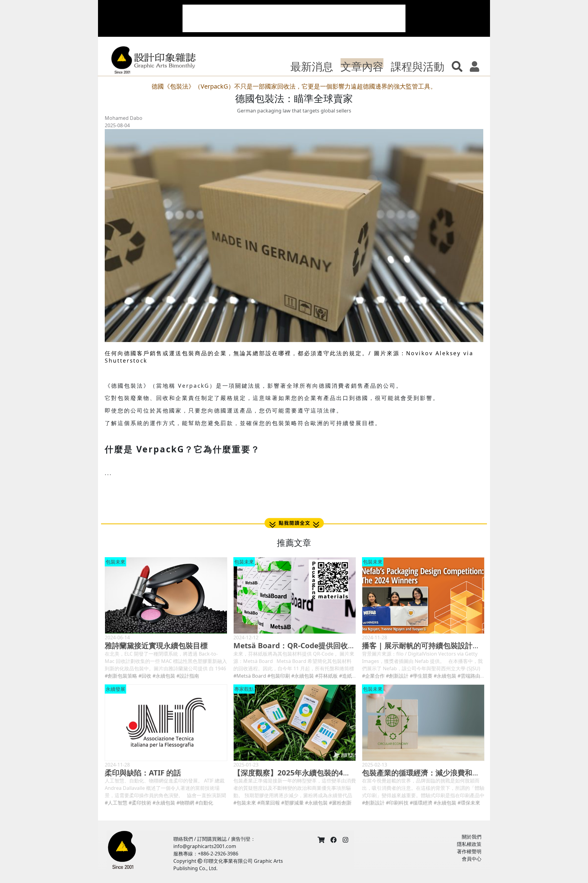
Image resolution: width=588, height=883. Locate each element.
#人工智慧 (116, 802)
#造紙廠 (348, 675)
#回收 (144, 675)
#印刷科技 (397, 802)
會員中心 (471, 858)
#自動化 (204, 802)
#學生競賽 (421, 675)
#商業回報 (268, 802)
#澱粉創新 (340, 802)
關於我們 (471, 836)
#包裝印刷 (278, 675)
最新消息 (311, 66)
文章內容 (362, 66)
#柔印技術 (140, 802)
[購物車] (321, 840)
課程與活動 (417, 66)
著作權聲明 (469, 851)
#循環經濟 (421, 802)
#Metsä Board (249, 675)
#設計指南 (187, 675)
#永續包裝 (164, 675)
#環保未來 (469, 802)
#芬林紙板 (326, 675)
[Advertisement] (294, 18)
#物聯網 (185, 802)
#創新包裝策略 (121, 675)
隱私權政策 (469, 844)
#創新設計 (397, 675)
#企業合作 (373, 675)
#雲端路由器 (471, 675)
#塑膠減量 (292, 802)
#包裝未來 (244, 802)
